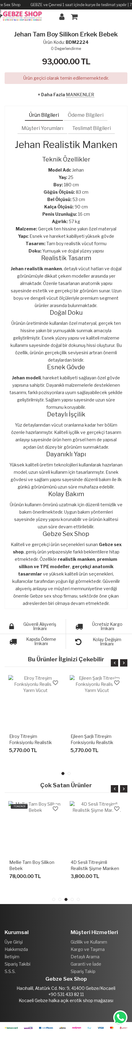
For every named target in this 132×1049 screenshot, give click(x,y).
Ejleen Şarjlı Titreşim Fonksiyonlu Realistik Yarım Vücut (92, 742)
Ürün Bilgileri (44, 115)
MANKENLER (80, 94)
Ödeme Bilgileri (85, 115)
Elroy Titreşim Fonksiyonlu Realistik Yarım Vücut (30, 742)
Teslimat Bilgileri (91, 128)
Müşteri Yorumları (42, 128)
